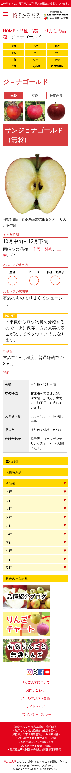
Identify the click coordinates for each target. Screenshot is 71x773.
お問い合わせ (35, 690)
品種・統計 (30, 30)
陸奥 (49, 249)
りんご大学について (35, 682)
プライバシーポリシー (35, 714)
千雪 (36, 249)
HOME (9, 30)
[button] (8, 183)
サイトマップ (35, 706)
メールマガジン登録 (35, 698)
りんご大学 (10, 761)
